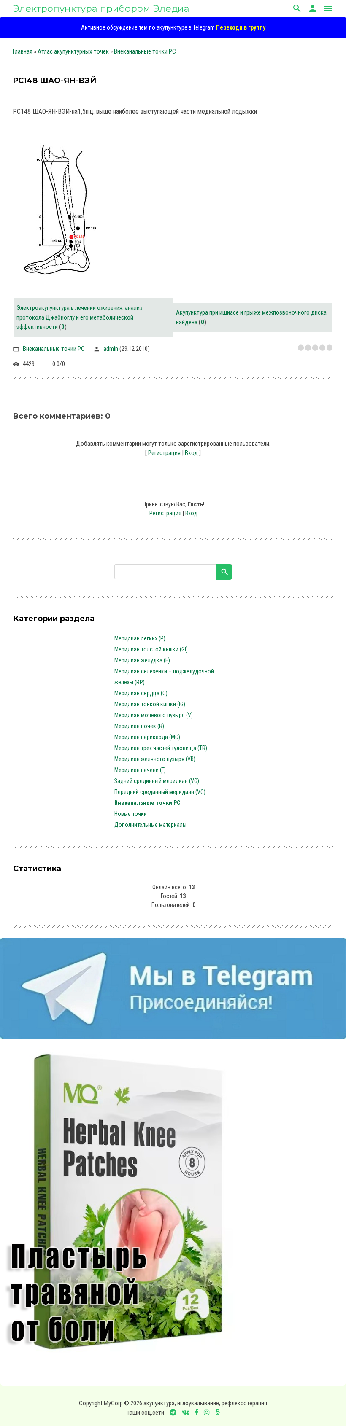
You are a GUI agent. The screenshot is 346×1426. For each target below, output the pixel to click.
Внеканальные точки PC (145, 51)
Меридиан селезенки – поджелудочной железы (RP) (164, 677)
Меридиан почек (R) (139, 726)
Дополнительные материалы (150, 824)
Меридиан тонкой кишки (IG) (149, 704)
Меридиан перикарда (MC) (147, 737)
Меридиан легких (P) (139, 638)
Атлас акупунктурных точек (73, 51)
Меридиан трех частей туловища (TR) (160, 748)
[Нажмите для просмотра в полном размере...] (65, 280)
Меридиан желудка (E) (142, 660)
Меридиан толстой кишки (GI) (151, 649)
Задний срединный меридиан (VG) (156, 781)
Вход (191, 453)
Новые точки (130, 813)
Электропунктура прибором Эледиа (101, 8)
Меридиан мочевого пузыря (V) (153, 715)
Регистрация (164, 453)
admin (110, 348)
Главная (22, 51)
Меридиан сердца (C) (141, 693)
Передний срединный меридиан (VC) (159, 791)
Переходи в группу (240, 27)
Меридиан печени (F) (140, 770)
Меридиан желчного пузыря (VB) (154, 759)
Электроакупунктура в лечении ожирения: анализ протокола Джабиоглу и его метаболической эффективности (79, 317)
